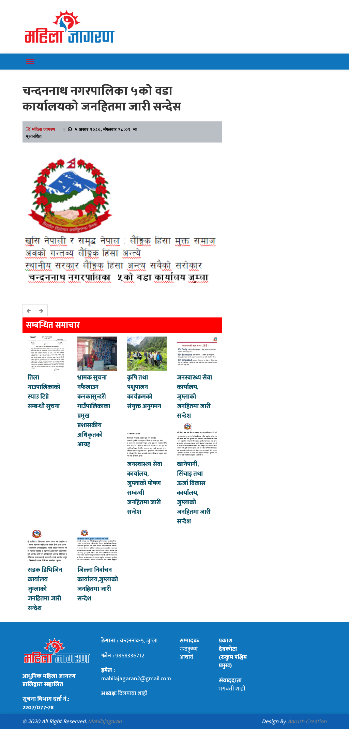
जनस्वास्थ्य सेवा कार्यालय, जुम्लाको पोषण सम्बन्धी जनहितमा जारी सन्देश (144, 488)
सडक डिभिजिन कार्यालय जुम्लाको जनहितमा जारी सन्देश (45, 589)
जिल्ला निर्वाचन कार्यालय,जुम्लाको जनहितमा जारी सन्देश (97, 584)
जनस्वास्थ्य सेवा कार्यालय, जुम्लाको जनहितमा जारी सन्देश (194, 397)
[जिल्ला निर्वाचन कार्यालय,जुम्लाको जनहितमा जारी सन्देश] (97, 545)
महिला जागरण (43, 128)
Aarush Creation (307, 721)
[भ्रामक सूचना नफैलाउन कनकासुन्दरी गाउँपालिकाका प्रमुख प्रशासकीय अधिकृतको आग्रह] (97, 352)
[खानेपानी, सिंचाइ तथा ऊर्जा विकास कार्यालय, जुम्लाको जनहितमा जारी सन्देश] (196, 439)
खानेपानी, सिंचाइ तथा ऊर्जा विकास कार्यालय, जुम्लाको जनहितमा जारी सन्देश (194, 493)
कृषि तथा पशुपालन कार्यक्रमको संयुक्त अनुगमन (144, 392)
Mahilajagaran (105, 721)
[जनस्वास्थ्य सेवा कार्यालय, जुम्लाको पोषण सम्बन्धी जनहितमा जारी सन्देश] (147, 439)
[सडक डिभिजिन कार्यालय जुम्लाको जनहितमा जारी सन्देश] (47, 545)
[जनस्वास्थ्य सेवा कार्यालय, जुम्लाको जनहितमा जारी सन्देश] (196, 352)
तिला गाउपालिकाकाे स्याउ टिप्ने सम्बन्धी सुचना (44, 392)
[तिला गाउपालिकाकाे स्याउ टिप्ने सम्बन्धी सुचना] (47, 352)
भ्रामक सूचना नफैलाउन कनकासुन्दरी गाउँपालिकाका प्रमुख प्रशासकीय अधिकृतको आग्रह (93, 411)
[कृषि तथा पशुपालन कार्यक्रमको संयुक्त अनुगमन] (147, 352)
